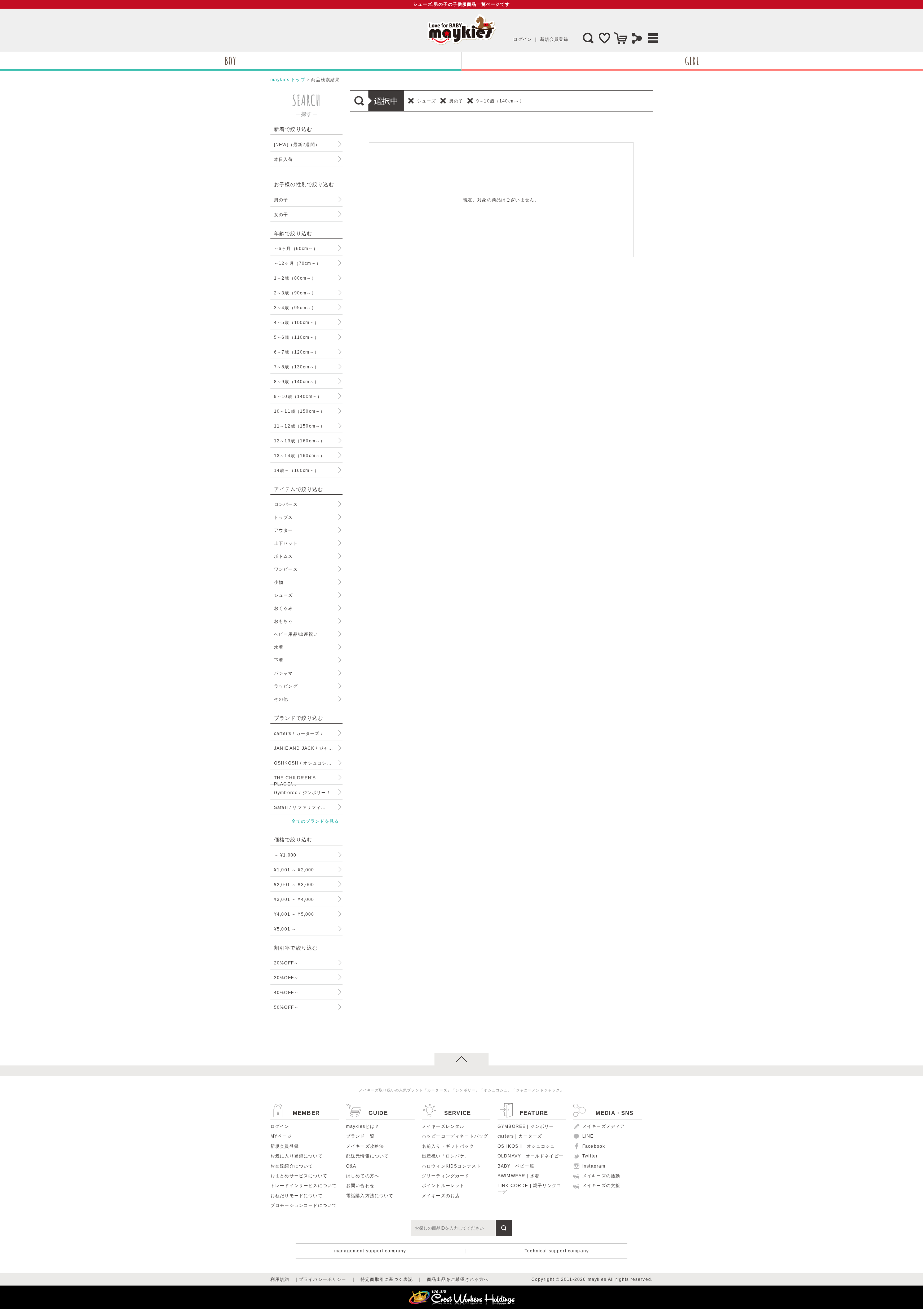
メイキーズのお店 (441, 1195)
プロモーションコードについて (303, 1205)
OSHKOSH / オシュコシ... (302, 763)
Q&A (351, 1166)
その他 (281, 699)
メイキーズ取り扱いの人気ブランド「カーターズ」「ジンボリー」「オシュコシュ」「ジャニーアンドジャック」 (461, 1090)
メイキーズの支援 (601, 1185)
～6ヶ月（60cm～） (296, 248)
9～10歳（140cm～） (298, 396)
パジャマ (283, 673)
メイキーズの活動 (601, 1175)
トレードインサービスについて (303, 1185)
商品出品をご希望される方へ (458, 1279)
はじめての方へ (362, 1175)
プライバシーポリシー (322, 1279)
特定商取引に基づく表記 (387, 1279)
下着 (278, 660)
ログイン (522, 39)
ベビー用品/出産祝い (296, 634)
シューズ (283, 595)
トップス (283, 517)
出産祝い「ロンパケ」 (445, 1156)
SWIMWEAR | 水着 (518, 1175)
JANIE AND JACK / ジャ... (303, 748)
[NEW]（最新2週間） (297, 144)
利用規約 (280, 1279)
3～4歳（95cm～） (295, 307)
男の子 (281, 199)
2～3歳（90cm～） (295, 292)
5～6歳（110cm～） (296, 337)
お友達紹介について (291, 1166)
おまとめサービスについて (298, 1175)
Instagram (593, 1166)
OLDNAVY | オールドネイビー (531, 1156)
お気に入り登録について (296, 1156)
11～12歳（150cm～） (299, 426)
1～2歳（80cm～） (295, 278)
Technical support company (557, 1250)
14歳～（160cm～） (296, 470)
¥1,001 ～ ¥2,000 (294, 869)
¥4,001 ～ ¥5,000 (294, 914)
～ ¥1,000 (285, 855)
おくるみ (283, 608)
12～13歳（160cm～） (299, 440)
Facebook (593, 1146)
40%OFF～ (286, 992)
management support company (370, 1250)
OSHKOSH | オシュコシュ (526, 1146)
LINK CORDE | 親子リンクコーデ (529, 1188)
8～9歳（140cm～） (296, 381)
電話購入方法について (370, 1195)
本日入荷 (283, 159)
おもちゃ (283, 621)
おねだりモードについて (296, 1195)
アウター (283, 530)
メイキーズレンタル (443, 1126)
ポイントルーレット (443, 1185)
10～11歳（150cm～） (299, 411)
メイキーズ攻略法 (365, 1146)
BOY (230, 60)
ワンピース (286, 569)
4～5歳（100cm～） (296, 322)
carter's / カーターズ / (298, 733)
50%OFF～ (286, 1007)
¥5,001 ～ (285, 929)
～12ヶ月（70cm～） (297, 263)
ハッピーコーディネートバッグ (455, 1136)
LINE (588, 1136)
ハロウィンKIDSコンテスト (451, 1166)
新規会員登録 (554, 39)
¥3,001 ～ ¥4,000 (294, 899)
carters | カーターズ (520, 1136)
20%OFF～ (286, 962)
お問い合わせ (360, 1185)
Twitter (590, 1156)
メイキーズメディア (603, 1126)
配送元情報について (367, 1156)
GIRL (692, 60)
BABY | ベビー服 (516, 1166)
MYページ (281, 1136)
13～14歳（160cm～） (299, 455)
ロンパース (286, 504)
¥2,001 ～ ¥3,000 (294, 884)
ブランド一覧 (360, 1136)
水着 (278, 647)
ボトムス (283, 556)
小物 (278, 582)
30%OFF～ (286, 977)
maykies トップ (287, 79)
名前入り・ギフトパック (448, 1146)
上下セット (286, 543)
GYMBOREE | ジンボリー (526, 1126)
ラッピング (286, 686)
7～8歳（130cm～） (296, 366)
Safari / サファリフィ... (300, 807)
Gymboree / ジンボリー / (301, 792)
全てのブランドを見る (315, 821)
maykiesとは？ (363, 1126)
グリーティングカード (445, 1175)
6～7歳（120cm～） (296, 352)
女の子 (281, 214)
